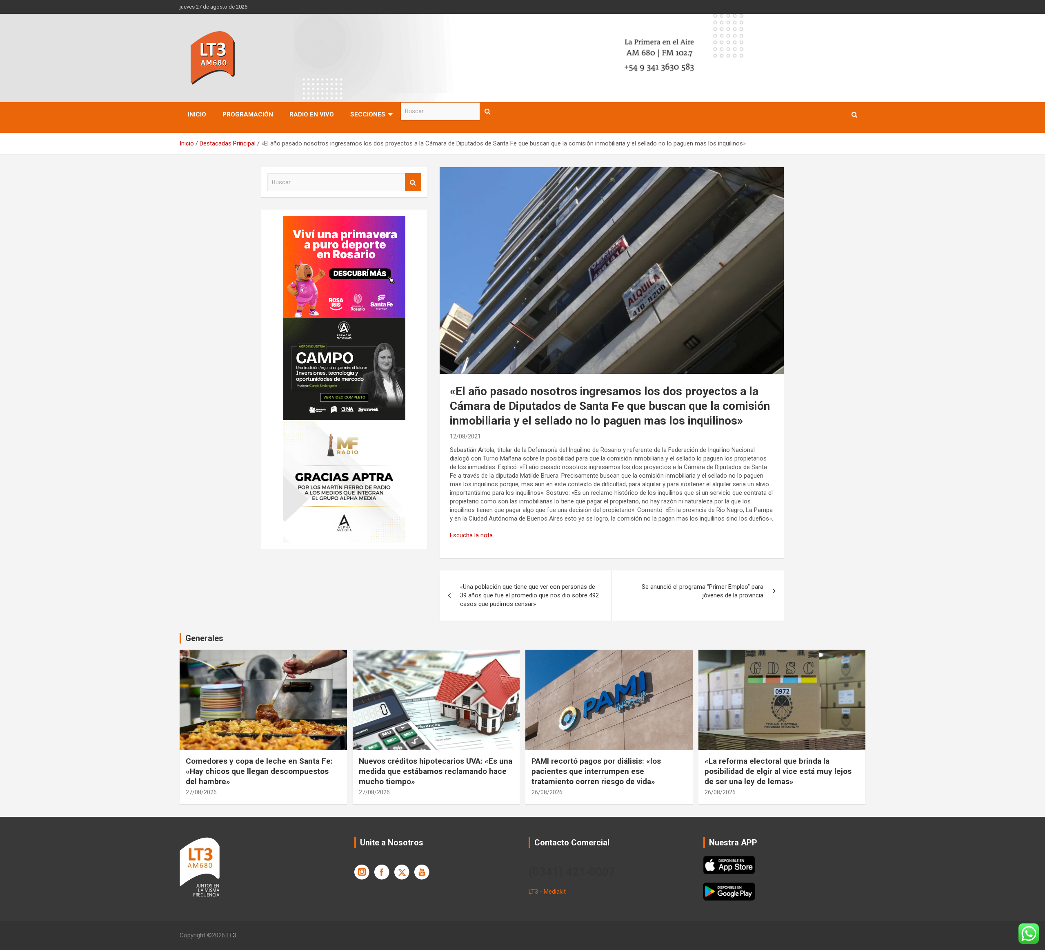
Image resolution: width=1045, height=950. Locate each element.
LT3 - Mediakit (547, 891)
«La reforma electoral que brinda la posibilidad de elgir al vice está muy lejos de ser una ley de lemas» (778, 771)
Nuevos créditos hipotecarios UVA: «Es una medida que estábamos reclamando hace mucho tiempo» (435, 771)
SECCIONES (367, 114)
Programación (247, 114)
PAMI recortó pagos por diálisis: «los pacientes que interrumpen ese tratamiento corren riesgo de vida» (596, 771)
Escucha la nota (471, 535)
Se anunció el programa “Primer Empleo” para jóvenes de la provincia (702, 591)
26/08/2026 (547, 792)
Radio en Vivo (311, 114)
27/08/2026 (201, 792)
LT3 (231, 935)
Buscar (488, 111)
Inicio (197, 114)
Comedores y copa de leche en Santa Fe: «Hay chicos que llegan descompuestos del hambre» (259, 771)
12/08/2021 (465, 436)
